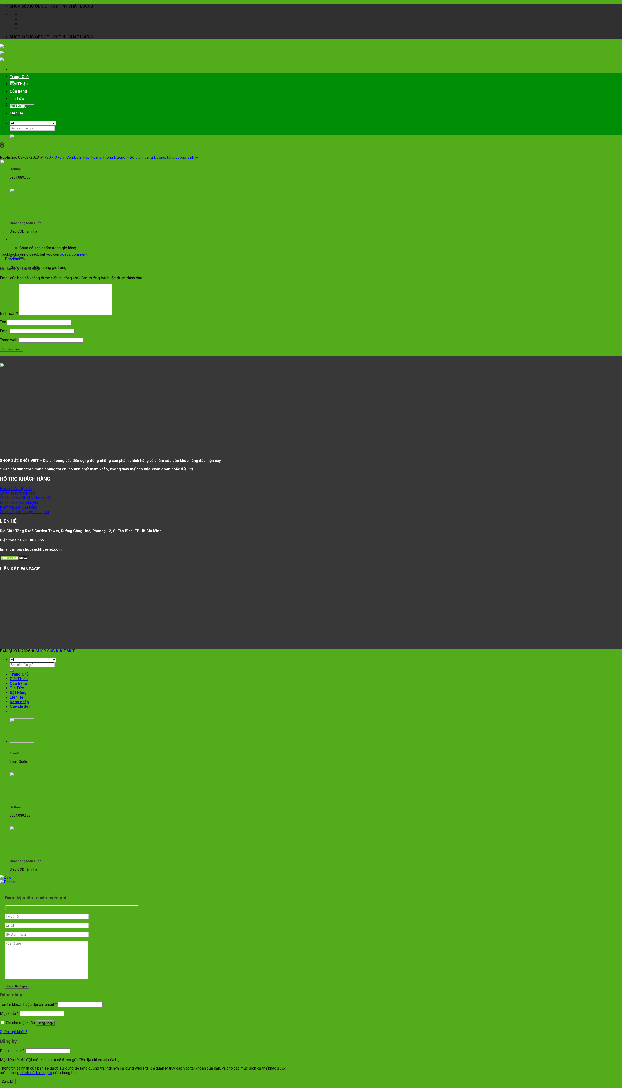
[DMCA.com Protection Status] (14, 559)
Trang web (8, 340)
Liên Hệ (16, 113)
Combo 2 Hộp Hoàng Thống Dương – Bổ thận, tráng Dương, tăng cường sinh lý (132, 157)
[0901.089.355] (22, 28)
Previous (10, 259)
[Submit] (12, 134)
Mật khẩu (9, 1013)
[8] (88, 249)
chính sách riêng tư (36, 1072)
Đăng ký (8, 1081)
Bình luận (9, 313)
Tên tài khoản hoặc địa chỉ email (28, 1004)
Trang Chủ (19, 76)
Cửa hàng (18, 91)
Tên (3, 322)
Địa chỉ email (12, 1050)
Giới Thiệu (19, 84)
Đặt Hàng (18, 106)
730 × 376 (52, 157)
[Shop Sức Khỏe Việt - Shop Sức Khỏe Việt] (19, 53)
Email (4, 331)
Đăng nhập (45, 1023)
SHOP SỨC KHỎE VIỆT (55, 651)
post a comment (73, 254)
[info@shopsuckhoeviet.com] (22, 19)
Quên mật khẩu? (13, 1031)
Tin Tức (17, 98)
